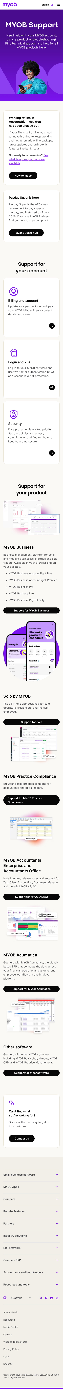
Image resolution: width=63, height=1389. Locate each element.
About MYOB (10, 1312)
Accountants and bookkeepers (23, 1272)
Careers (7, 1334)
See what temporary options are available (28, 159)
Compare (9, 1199)
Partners (8, 1223)
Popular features (14, 1211)
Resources (9, 1319)
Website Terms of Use (15, 1341)
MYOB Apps (11, 1187)
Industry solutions (15, 1235)
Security (15, 424)
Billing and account (23, 301)
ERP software (11, 1248)
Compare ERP (12, 1260)
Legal (6, 1356)
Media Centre (10, 1327)
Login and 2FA (19, 362)
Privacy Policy (11, 1349)
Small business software (19, 1174)
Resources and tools (16, 1284)
